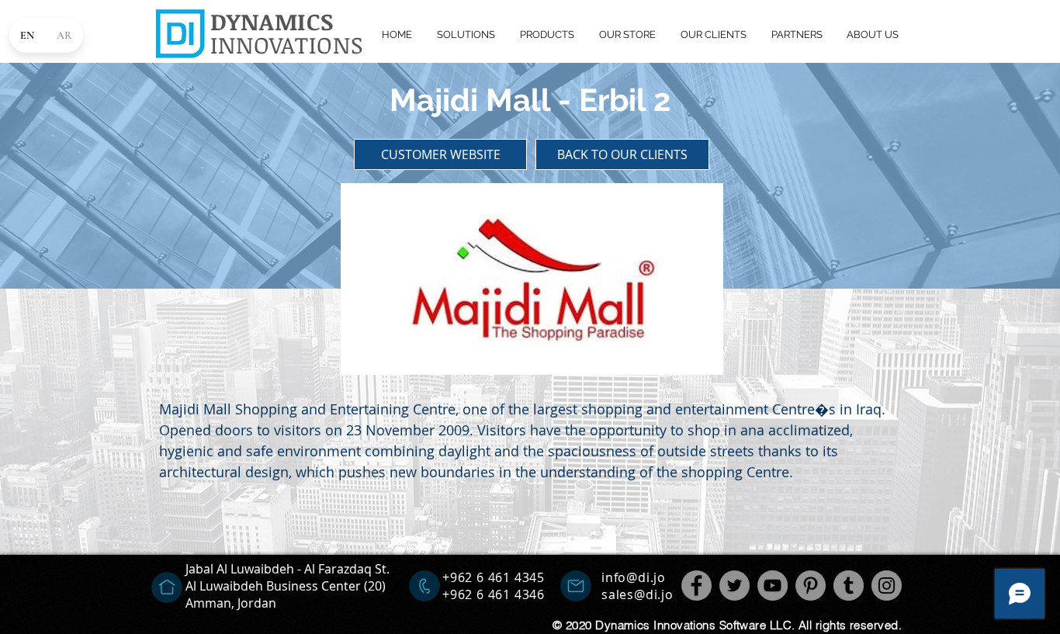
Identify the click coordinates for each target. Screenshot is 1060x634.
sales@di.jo (637, 594)
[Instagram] (886, 585)
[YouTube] (772, 585)
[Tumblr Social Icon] (848, 585)
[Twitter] (734, 585)
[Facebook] (696, 585)
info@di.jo (633, 577)
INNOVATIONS (287, 45)
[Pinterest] (810, 585)
